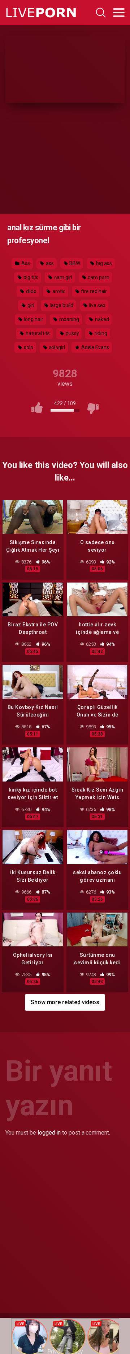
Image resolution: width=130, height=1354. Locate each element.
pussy (72, 333)
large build (61, 305)
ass (49, 263)
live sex (96, 305)
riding (100, 333)
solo (28, 347)
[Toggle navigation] (119, 12)
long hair (33, 319)
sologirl (56, 347)
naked (101, 319)
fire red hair (93, 291)
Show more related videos (65, 1002)
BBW (75, 263)
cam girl (62, 277)
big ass (103, 263)
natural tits (37, 333)
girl (30, 305)
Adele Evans (94, 347)
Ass (25, 263)
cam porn (98, 277)
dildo (31, 291)
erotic (58, 291)
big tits (30, 277)
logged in (49, 1132)
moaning (68, 319)
